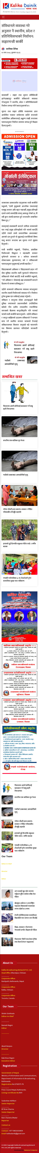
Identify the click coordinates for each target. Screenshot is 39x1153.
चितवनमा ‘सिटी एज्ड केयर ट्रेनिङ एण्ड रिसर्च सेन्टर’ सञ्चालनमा (26, 941)
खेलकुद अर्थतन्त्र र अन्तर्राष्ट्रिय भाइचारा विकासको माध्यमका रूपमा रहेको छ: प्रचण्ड (25, 906)
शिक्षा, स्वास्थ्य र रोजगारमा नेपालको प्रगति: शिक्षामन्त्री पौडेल (26, 929)
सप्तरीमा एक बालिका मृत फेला (13, 440)
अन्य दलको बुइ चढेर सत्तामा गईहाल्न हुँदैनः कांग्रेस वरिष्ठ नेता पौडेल (25, 894)
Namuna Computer (30, 1150)
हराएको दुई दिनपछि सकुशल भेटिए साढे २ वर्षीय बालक (19, 545)
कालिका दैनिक (12, 49)
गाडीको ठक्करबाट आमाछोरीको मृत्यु (15, 475)
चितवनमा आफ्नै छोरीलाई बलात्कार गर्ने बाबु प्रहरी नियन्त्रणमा (18, 408)
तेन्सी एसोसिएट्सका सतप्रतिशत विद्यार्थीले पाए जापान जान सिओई (26, 917)
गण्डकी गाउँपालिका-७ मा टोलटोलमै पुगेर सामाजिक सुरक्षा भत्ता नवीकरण (17, 580)
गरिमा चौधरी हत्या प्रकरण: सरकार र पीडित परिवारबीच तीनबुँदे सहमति (17, 511)
